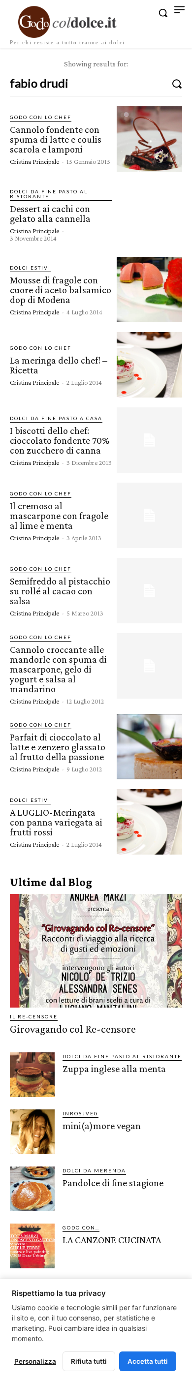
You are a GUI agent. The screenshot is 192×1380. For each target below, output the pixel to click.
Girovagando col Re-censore (73, 1029)
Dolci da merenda (94, 1170)
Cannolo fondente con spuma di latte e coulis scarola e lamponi (55, 139)
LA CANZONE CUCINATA (112, 1239)
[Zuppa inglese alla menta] (32, 1074)
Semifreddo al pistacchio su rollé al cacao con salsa (60, 591)
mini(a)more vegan (102, 1125)
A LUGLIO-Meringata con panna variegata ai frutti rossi (56, 822)
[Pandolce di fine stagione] (32, 1188)
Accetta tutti (148, 1361)
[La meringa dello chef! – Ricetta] (149, 365)
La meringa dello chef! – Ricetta (58, 365)
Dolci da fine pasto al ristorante (49, 193)
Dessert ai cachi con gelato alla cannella (50, 213)
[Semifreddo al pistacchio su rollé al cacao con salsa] (149, 590)
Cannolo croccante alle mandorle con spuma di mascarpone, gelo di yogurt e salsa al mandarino (58, 669)
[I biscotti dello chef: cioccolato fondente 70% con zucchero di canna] (149, 440)
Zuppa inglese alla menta (114, 1068)
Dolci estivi (30, 268)
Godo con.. (81, 1227)
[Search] (176, 83)
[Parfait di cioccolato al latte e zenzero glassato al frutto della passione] (149, 746)
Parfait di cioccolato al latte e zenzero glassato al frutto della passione (57, 747)
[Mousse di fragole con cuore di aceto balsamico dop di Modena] (149, 289)
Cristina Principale (34, 161)
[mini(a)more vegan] (32, 1131)
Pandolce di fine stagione (113, 1182)
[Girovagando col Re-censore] (96, 951)
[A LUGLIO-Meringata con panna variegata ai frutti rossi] (149, 822)
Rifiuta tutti (89, 1361)
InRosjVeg (80, 1113)
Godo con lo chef (40, 117)
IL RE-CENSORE (34, 1016)
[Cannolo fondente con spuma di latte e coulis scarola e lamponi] (149, 139)
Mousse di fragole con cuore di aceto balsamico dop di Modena (60, 290)
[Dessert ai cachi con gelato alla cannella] (149, 214)
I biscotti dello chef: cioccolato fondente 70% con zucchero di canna (59, 440)
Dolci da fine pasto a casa (56, 418)
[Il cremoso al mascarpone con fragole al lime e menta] (149, 515)
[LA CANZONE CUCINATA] (32, 1246)
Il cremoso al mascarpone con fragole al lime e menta (59, 515)
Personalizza (35, 1361)
